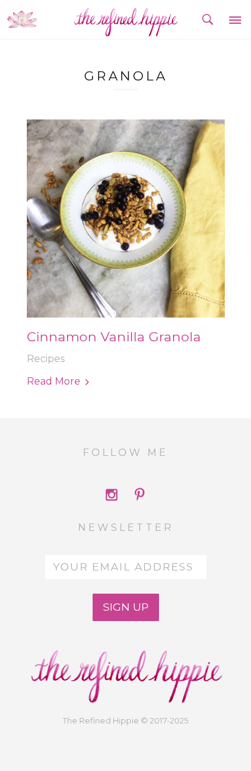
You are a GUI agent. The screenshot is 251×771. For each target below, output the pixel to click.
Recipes (46, 358)
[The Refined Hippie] (125, 19)
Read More (53, 381)
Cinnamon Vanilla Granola (114, 337)
